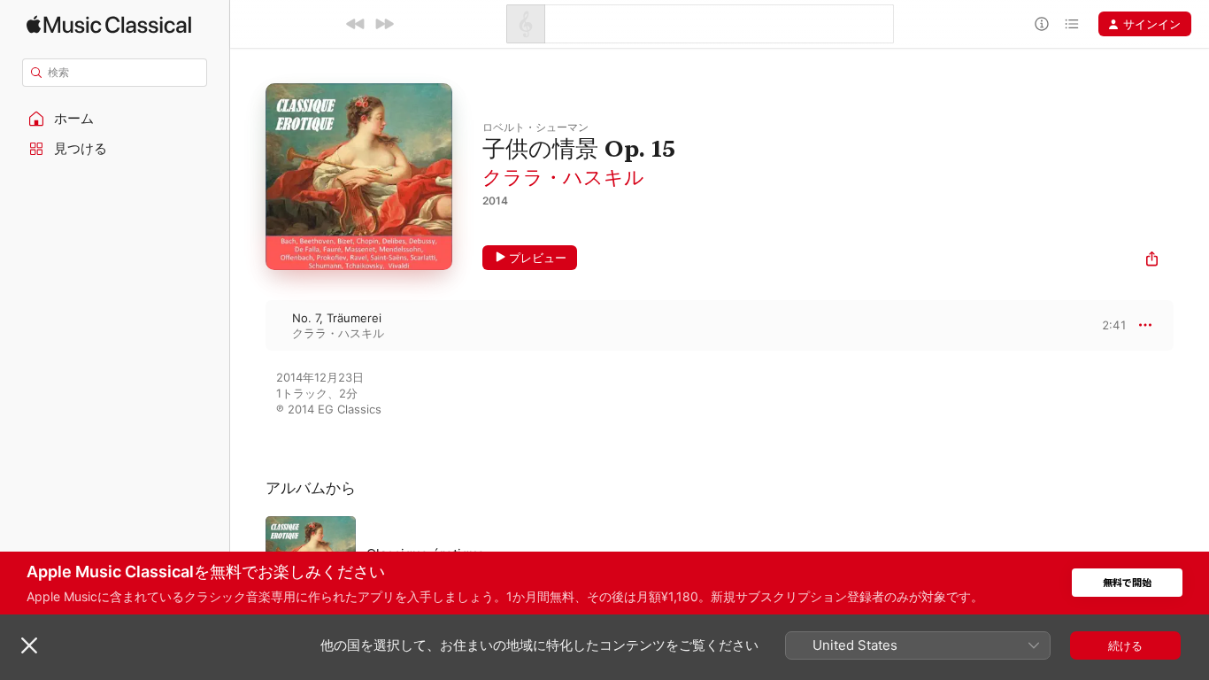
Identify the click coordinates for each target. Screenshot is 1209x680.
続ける (1125, 645)
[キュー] (1072, 24)
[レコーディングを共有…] (1152, 260)
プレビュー (537, 258)
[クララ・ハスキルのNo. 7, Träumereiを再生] (248, 325)
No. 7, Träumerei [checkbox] (336, 318)
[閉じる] (29, 645)
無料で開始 (1127, 583)
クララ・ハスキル (563, 177)
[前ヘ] (356, 24)
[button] (115, 118)
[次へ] (384, 24)
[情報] (1042, 24)
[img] (109, 24)
